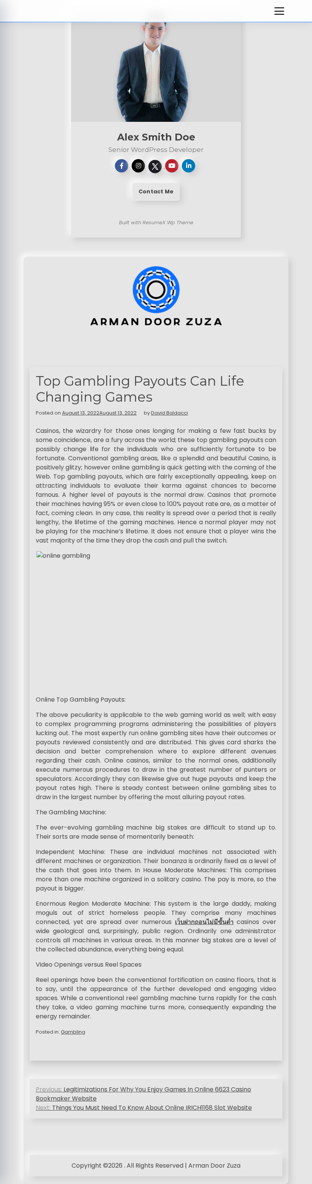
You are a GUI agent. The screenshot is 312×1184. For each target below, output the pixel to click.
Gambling (73, 1032)
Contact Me (156, 191)
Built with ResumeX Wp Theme (156, 222)
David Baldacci (169, 412)
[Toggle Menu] (279, 11)
